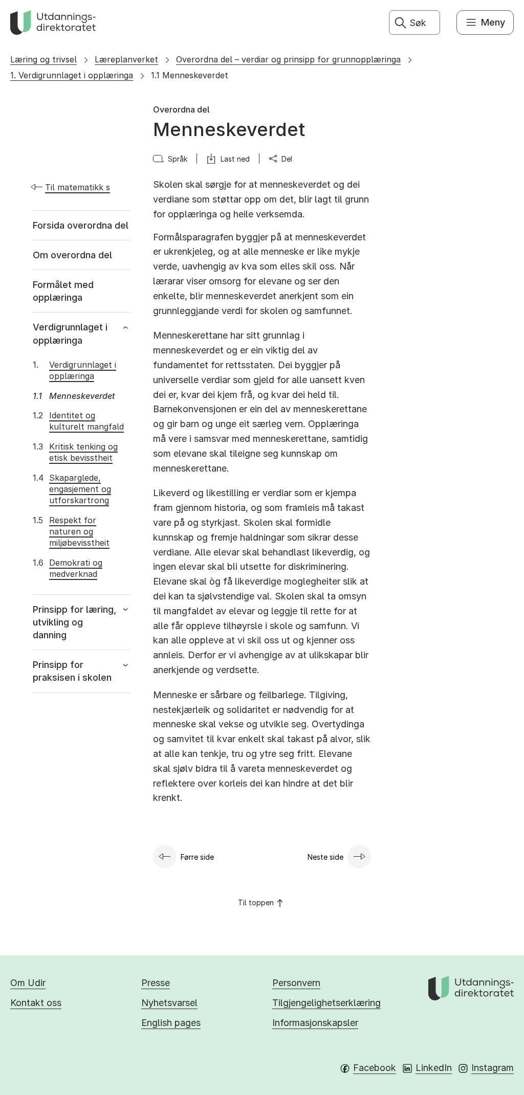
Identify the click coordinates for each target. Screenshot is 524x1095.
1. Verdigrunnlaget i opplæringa (71, 75)
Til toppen (256, 902)
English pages (171, 1022)
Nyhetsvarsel (169, 1002)
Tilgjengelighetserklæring (326, 1002)
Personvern (296, 982)
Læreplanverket (126, 59)
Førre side (197, 857)
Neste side (325, 857)
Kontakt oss (35, 1002)
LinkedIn (434, 1067)
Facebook (374, 1067)
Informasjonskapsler (315, 1022)
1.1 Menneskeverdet (189, 75)
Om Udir (28, 982)
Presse (155, 982)
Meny (493, 22)
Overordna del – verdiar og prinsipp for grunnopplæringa (288, 59)
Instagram (492, 1067)
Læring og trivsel (43, 59)
